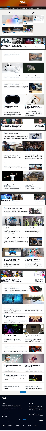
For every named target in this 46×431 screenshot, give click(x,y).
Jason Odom (26, 154)
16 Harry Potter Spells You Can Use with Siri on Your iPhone (35, 409)
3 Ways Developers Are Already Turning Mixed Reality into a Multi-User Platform (16, 317)
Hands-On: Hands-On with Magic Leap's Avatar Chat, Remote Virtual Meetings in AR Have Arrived (6, 279)
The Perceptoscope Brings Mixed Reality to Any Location (32, 336)
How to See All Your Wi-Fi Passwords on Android (34, 405)
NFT (18, 8)
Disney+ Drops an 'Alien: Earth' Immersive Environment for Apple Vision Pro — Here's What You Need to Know (33, 107)
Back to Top (41, 420)
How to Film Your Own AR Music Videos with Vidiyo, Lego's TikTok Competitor (16, 279)
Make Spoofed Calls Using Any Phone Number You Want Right (36, 415)
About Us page (6, 414)
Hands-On (27, 8)
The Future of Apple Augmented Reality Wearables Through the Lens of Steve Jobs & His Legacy (17, 46)
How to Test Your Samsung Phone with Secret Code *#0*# (35, 413)
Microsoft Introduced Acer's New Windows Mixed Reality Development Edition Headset (12, 260)
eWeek (23, 425)
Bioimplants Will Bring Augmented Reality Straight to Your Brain (12, 366)
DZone (42, 425)
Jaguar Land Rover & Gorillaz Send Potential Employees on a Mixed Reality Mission (15, 164)
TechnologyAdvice (10, 425)
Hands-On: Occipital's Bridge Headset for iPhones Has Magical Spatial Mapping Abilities (33, 184)
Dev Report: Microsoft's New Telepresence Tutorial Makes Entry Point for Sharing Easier (12, 184)
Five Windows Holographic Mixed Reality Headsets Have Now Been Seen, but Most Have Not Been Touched (16, 287)
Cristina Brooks (6, 155)
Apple (3, 8)
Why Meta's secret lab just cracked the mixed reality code (13, 83)
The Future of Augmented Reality (13, 37)
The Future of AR (35, 8)
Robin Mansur (5, 386)
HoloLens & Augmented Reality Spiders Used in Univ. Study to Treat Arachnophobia (12, 153)
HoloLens (21, 8)
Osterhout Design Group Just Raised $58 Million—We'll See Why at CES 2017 (33, 306)
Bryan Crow (5, 240)
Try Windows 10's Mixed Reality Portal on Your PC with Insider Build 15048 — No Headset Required (16, 238)
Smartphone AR (31, 8)
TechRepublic (17, 425)
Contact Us (12, 419)
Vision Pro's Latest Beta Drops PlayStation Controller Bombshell (14, 52)
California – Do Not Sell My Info (17, 419)
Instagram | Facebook (15, 8)
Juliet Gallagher (6, 166)
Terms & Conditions (4, 419)
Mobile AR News (17, 281)
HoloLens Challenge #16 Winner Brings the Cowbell (33, 152)
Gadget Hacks (6, 54)
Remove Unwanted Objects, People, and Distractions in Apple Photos (35, 406)
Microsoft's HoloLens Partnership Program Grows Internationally (12, 228)
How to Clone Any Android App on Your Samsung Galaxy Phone (36, 408)
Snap (5, 8)
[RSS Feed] (6, 416)
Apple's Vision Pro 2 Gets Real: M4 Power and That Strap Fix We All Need (12, 107)
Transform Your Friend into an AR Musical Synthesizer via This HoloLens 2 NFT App (39, 202)
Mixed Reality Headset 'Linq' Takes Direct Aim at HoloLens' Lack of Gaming (33, 260)
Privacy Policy (8, 419)
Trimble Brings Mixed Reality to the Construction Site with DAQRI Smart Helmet (33, 228)
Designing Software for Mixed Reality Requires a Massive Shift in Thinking (14, 347)
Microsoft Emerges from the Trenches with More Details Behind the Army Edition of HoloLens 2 (17, 202)
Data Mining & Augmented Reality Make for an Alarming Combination (32, 366)
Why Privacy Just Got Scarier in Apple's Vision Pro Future (33, 76)
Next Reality (2, 48)
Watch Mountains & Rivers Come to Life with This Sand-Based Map (15, 375)
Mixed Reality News (23, 4)
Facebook (5, 48)
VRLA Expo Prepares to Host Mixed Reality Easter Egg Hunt (13, 208)
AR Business (7, 8)
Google (10, 8)
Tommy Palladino (27, 230)
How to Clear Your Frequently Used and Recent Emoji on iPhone (36, 414)
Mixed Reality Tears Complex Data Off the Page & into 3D (12, 336)
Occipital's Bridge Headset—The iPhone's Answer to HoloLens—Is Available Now (12, 306)
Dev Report (10, 186)
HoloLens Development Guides (13, 192)
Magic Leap (23, 8)
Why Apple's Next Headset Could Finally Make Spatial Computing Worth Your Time (12, 76)
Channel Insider (36, 425)
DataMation (29, 425)
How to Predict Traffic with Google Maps (33, 410)
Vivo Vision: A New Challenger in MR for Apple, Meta (12, 133)
